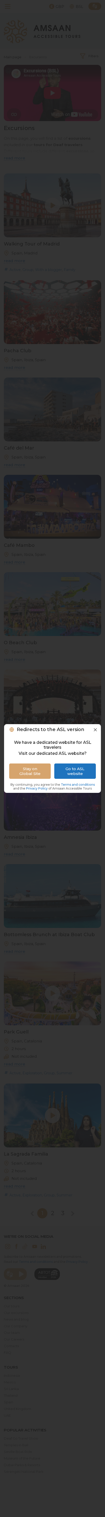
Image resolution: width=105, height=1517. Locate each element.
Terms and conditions (78, 784)
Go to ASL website (74, 771)
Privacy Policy (37, 788)
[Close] (95, 729)
